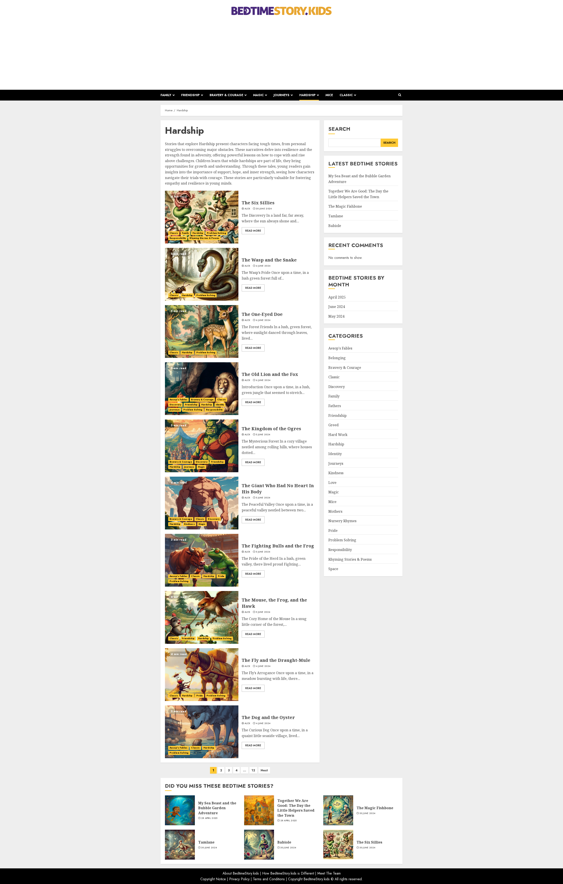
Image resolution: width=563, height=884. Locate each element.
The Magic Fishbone (345, 206)
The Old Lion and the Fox (270, 374)
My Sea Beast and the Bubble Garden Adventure (217, 808)
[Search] (399, 95)
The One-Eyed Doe (262, 314)
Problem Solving (216, 233)
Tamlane (335, 216)
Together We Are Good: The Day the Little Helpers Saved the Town (295, 808)
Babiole (334, 225)
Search (339, 129)
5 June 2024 (263, 434)
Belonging (337, 357)
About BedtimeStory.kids (241, 873)
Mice (329, 95)
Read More (253, 231)
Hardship (307, 95)
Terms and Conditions (269, 879)
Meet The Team (329, 873)
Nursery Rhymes (342, 520)
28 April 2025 (209, 818)
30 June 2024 (264, 208)
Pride (221, 576)
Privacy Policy (239, 879)
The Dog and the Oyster (268, 717)
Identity (220, 404)
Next (264, 770)
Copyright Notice (213, 879)
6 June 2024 (263, 265)
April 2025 (337, 297)
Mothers (335, 511)
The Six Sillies (258, 203)
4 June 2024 (263, 666)
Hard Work (337, 434)
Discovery (175, 404)
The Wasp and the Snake (269, 260)
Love (332, 482)
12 (253, 770)
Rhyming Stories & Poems (204, 238)
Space (333, 568)
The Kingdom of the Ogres (271, 429)
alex (247, 208)
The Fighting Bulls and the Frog (278, 546)
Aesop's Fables (178, 399)
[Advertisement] (281, 52)
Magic (258, 95)
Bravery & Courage (226, 95)
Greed (333, 425)
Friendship (190, 95)
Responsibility (178, 238)
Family (166, 95)
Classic (346, 95)
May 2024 (336, 316)
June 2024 (336, 306)
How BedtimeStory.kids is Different (288, 873)
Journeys (281, 95)
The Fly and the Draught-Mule (276, 660)
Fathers (334, 405)
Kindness (189, 524)
